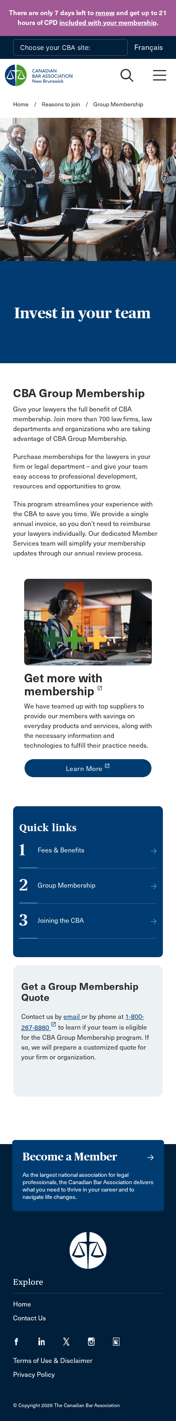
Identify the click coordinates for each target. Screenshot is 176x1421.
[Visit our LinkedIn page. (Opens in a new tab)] (50, 1339)
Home (21, 104)
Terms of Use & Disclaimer (53, 1361)
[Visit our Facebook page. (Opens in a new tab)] (25, 1339)
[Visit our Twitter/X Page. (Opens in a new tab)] (75, 1339)
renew (105, 13)
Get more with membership (63, 685)
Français (148, 47)
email (72, 1017)
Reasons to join (61, 104)
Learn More (88, 768)
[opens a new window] (88, 621)
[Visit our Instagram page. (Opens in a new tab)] (100, 1339)
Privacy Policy (34, 1374)
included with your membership (108, 23)
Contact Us (29, 1318)
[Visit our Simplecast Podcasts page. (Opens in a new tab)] (121, 1339)
